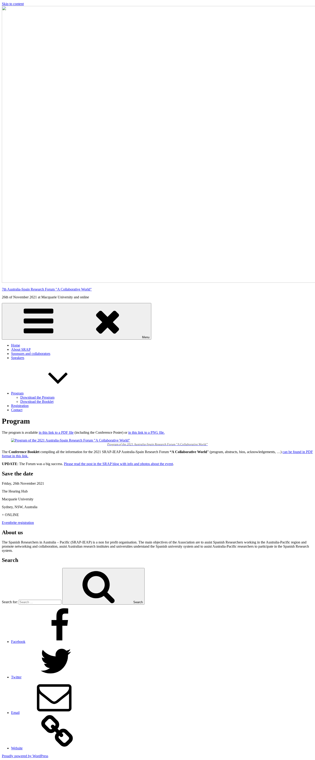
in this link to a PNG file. (146, 432)
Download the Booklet (36, 402)
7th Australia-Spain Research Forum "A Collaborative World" (47, 289)
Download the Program (37, 397)
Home (15, 345)
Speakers (17, 358)
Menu (145, 337)
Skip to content (13, 4)
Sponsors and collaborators (30, 354)
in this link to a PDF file (56, 432)
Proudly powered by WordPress (25, 756)
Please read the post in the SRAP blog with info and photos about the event (118, 464)
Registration (20, 406)
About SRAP (21, 349)
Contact (16, 410)
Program (17, 393)
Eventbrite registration (18, 523)
